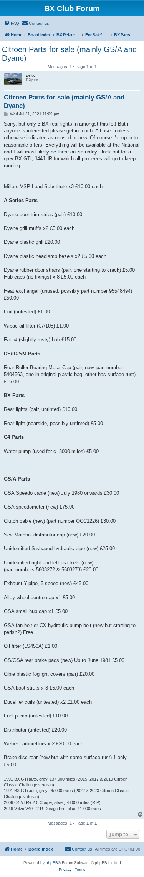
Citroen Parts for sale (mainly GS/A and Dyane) (69, 53)
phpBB (52, 863)
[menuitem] (11, 23)
